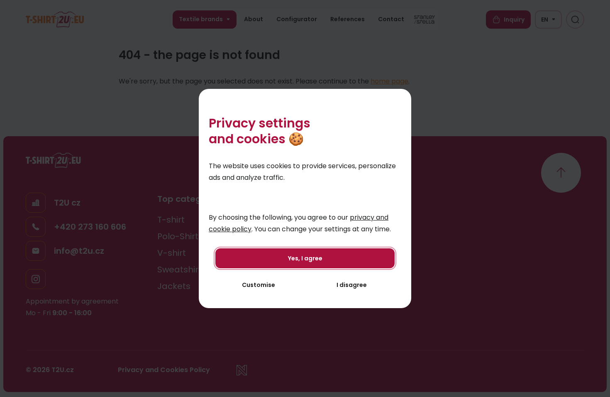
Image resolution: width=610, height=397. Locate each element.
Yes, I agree (305, 258)
